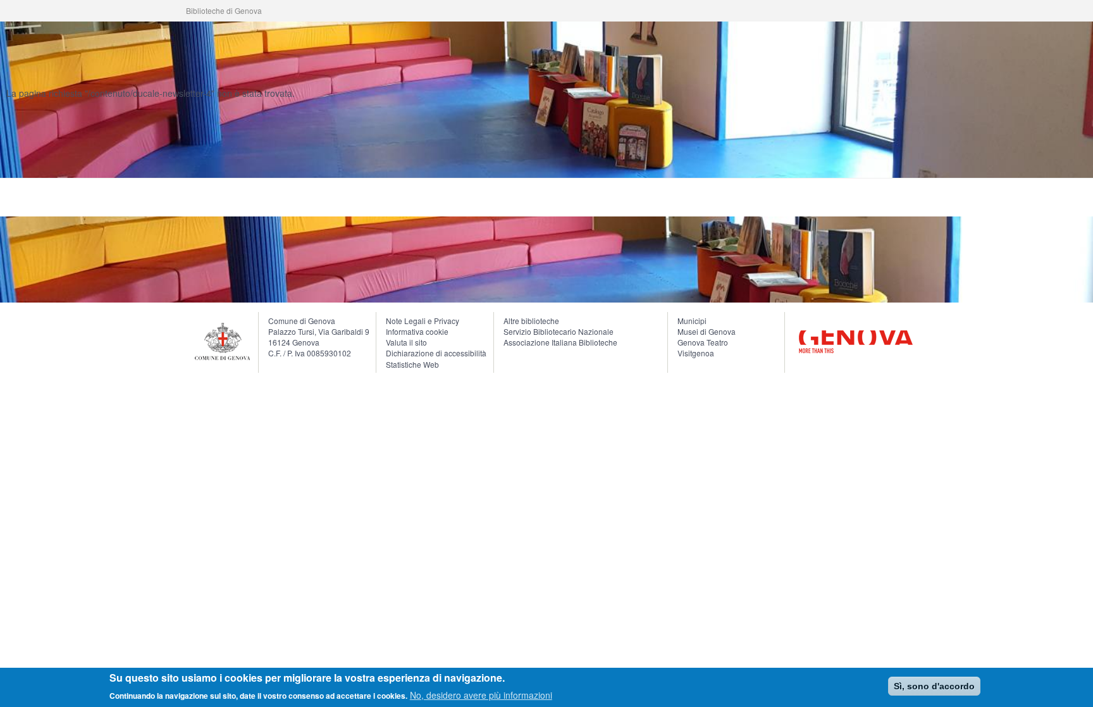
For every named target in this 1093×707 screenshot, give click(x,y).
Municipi (692, 320)
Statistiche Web (412, 364)
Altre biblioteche (531, 320)
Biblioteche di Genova (224, 10)
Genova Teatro (702, 342)
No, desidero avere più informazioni (481, 694)
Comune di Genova (301, 320)
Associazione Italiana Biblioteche (560, 342)
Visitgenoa (695, 352)
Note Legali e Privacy (422, 320)
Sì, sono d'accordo (934, 686)
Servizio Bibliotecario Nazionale (558, 331)
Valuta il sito (406, 342)
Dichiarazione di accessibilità (436, 352)
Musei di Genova (706, 331)
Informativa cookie (417, 331)
